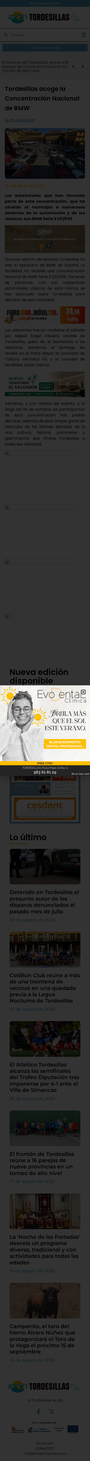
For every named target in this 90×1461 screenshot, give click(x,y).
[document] (45, 730)
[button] (83, 692)
